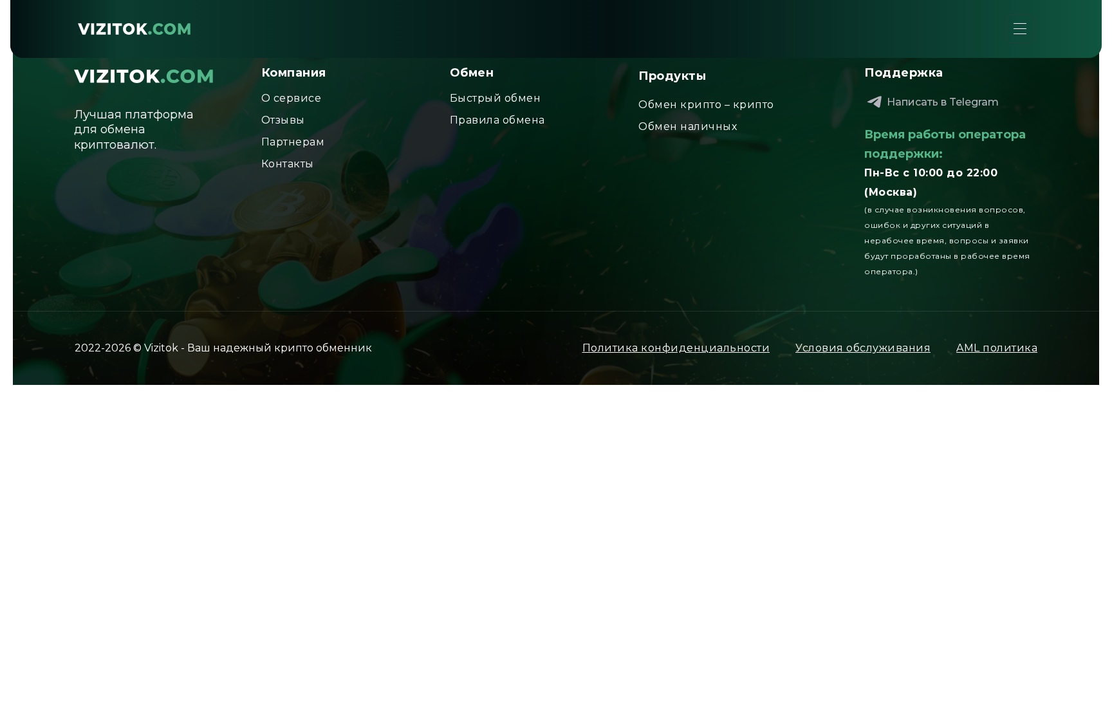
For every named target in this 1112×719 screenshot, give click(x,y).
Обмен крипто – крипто (706, 104)
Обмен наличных (687, 126)
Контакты (287, 164)
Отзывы (283, 120)
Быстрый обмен (495, 98)
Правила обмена (497, 120)
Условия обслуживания (863, 348)
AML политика (996, 348)
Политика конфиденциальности (676, 348)
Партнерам (293, 142)
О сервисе (291, 98)
